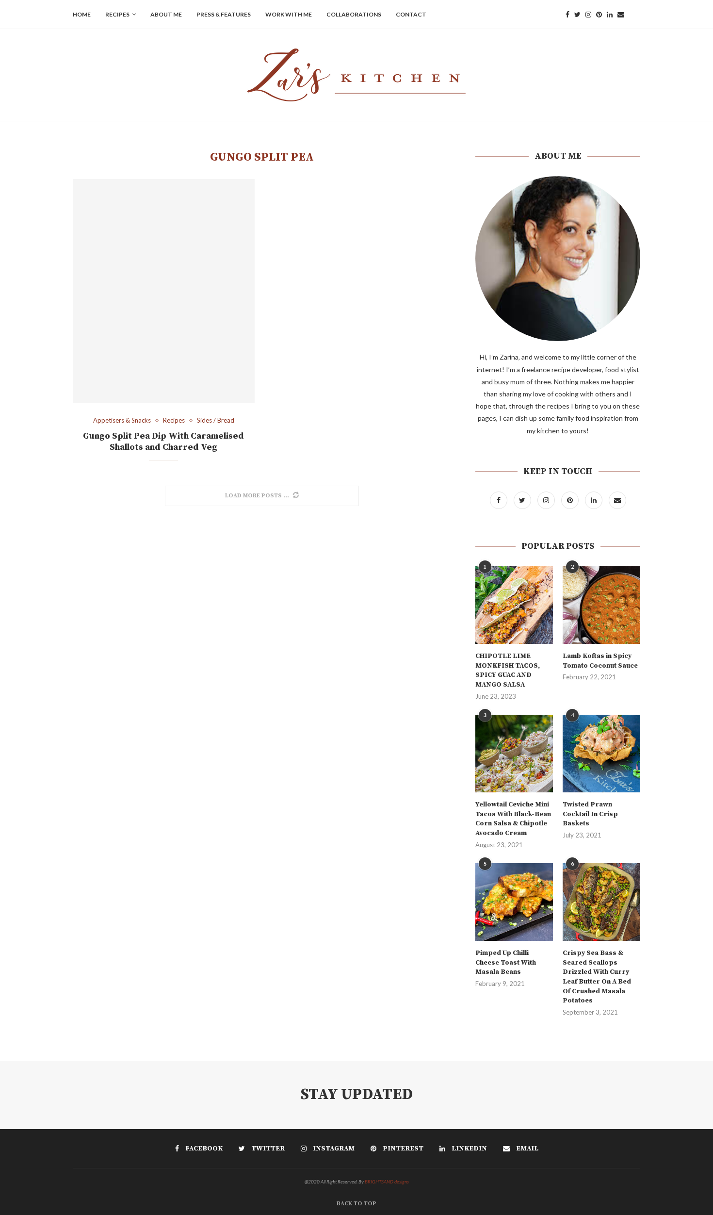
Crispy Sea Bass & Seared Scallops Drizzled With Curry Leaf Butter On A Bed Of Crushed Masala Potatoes (597, 977)
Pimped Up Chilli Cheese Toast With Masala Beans (505, 962)
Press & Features (223, 14)
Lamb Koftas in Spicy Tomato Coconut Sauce (600, 661)
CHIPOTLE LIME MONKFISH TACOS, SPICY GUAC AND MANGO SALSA (507, 670)
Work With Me (288, 14)
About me (166, 14)
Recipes (117, 14)
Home (82, 14)
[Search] (635, 14)
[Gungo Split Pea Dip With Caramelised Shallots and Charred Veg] (164, 291)
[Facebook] (567, 14)
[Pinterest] (599, 14)
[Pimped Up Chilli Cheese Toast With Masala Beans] (514, 902)
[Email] (620, 14)
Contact (411, 14)
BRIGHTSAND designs (387, 1181)
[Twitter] (577, 14)
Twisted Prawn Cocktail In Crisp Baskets (590, 814)
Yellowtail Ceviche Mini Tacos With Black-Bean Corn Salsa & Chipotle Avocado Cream (513, 818)
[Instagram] (588, 14)
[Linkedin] (610, 14)
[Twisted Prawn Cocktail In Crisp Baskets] (601, 753)
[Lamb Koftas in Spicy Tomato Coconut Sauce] (601, 605)
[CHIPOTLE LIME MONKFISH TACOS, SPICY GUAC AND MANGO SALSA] (514, 605)
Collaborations (353, 14)
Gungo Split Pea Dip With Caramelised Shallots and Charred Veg (163, 441)
